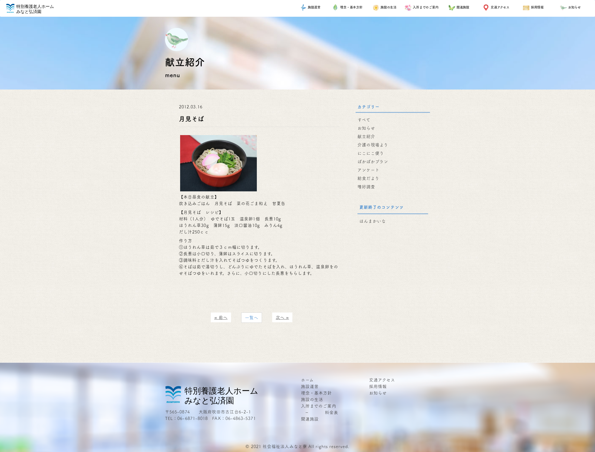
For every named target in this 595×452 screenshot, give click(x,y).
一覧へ (251, 318)
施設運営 (314, 7)
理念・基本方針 (351, 7)
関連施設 (462, 7)
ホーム (307, 380)
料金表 (331, 412)
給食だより (368, 178)
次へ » (282, 317)
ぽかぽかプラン (372, 162)
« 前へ (221, 317)
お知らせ (574, 7)
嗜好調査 (366, 187)
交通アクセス (500, 7)
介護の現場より (372, 145)
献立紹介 (366, 136)
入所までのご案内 (426, 7)
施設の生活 (388, 7)
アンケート (368, 170)
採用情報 (537, 7)
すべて (363, 120)
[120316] (218, 162)
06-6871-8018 (192, 418)
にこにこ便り (370, 153)
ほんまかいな (372, 221)
